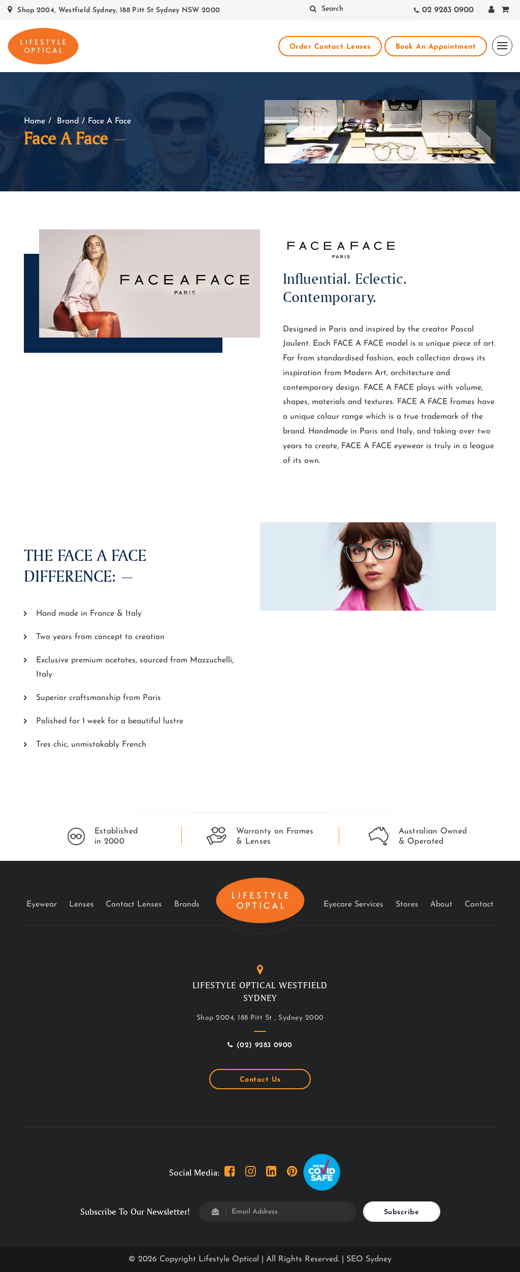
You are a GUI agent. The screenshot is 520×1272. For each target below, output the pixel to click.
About (441, 904)
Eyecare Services (353, 904)
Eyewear (41, 904)
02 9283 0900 (448, 10)
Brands (187, 904)
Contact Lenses (134, 904)
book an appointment (436, 47)
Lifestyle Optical (229, 1259)
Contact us (260, 1080)
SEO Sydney (369, 1259)
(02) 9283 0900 (264, 1045)
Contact (479, 904)
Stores (407, 904)
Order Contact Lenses (330, 47)
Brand (68, 121)
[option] (102, 837)
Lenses (81, 904)
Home (34, 121)
